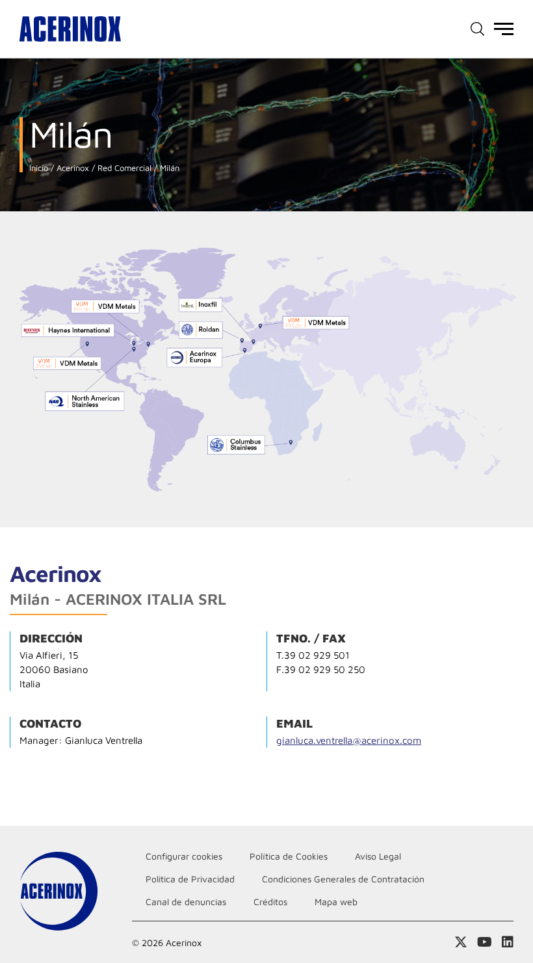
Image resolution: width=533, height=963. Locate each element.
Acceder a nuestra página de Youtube (484, 942)
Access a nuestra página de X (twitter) (460, 942)
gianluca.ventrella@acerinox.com (348, 740)
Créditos (270, 901)
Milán (168, 168)
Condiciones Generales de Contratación (343, 878)
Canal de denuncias (186, 901)
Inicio (38, 168)
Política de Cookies (289, 856)
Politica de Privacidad (190, 878)
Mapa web (336, 901)
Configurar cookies (184, 856)
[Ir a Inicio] (70, 29)
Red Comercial (123, 168)
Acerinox (71, 168)
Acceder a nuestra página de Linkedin (508, 942)
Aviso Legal (378, 856)
